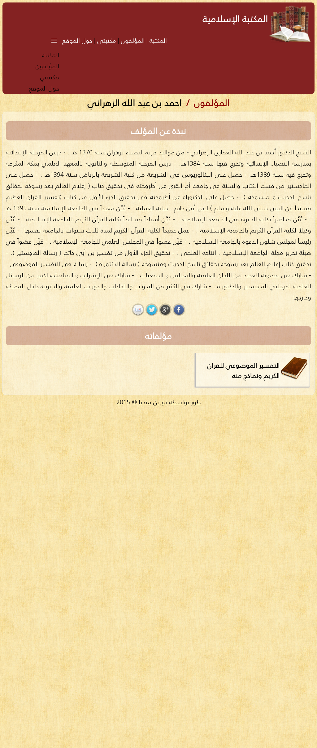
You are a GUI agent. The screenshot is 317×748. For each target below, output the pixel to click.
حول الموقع (77, 40)
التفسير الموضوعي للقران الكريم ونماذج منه (243, 370)
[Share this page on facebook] (179, 309)
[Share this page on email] (138, 309)
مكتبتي (106, 40)
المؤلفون (133, 40)
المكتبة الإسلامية (235, 19)
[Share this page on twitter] (151, 309)
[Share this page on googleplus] (165, 309)
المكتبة (158, 40)
